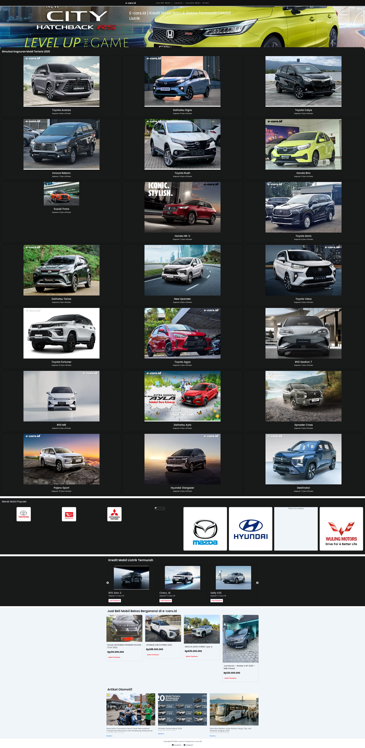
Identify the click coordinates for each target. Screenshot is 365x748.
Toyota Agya (182, 362)
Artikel (206, 3)
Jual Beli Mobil (163, 3)
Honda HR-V (182, 236)
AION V (163, 593)
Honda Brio (303, 173)
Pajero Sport (61, 488)
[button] (172, 3)
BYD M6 (61, 425)
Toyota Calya (303, 110)
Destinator (303, 488)
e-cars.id (130, 3)
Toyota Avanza (61, 110)
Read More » (109, 736)
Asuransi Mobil (193, 3)
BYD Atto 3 (216, 593)
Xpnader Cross (303, 425)
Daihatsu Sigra (182, 110)
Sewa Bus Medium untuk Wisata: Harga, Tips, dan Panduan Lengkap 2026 (230, 729)
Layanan (178, 3)
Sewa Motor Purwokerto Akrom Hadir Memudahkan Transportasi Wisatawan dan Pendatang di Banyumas (129, 729)
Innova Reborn (61, 173)
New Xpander (182, 299)
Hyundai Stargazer (182, 488)
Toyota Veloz (304, 299)
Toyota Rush (182, 173)
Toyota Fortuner (61, 362)
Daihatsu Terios (61, 299)
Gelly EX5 (113, 593)
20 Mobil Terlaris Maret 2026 (170, 728)
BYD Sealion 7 (303, 362)
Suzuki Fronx (61, 209)
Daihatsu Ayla (182, 425)
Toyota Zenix (303, 236)
